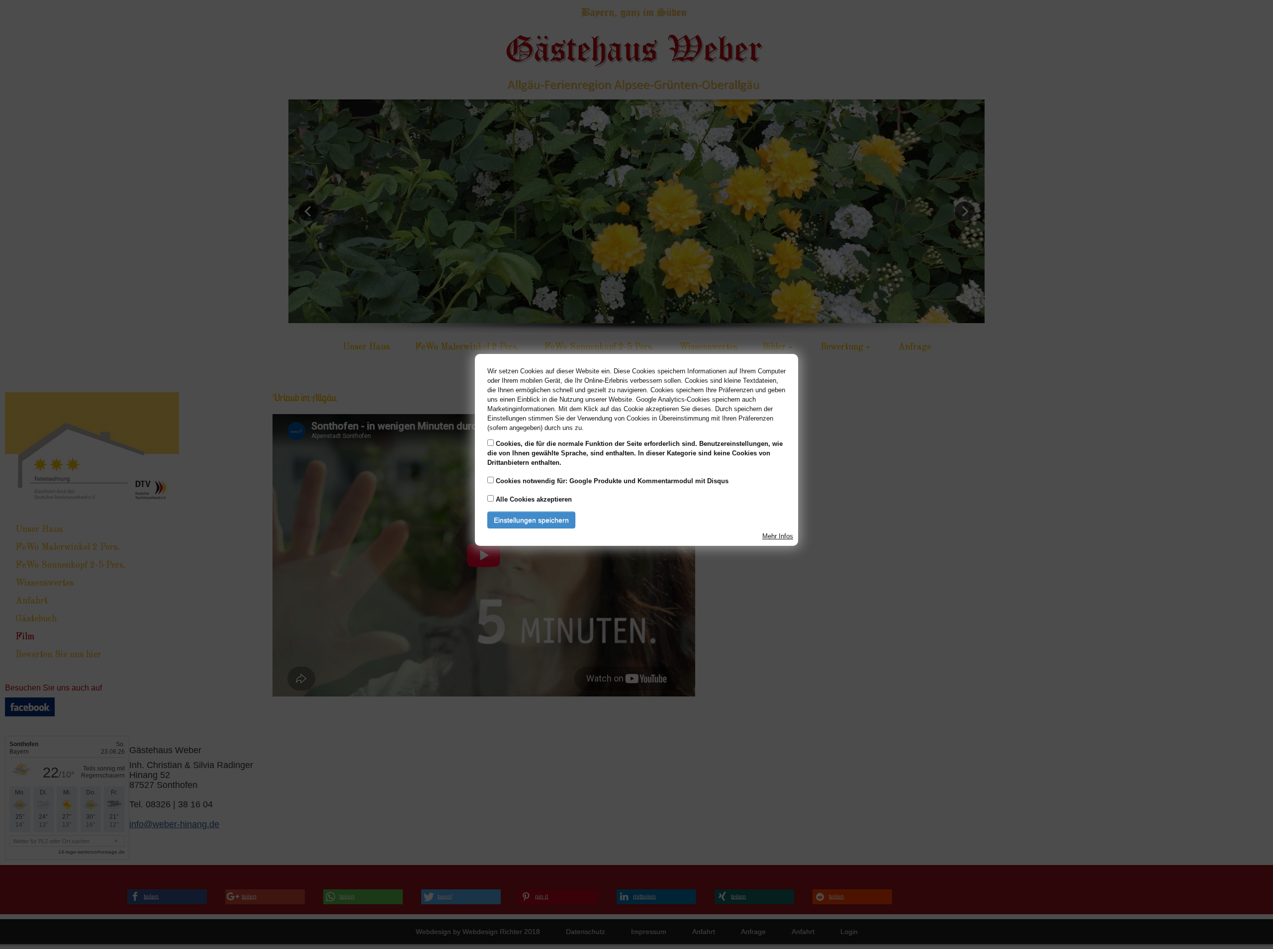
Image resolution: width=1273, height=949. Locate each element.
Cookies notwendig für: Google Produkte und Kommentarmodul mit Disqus (612, 481)
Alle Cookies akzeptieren (534, 499)
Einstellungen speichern (531, 520)
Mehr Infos (777, 536)
